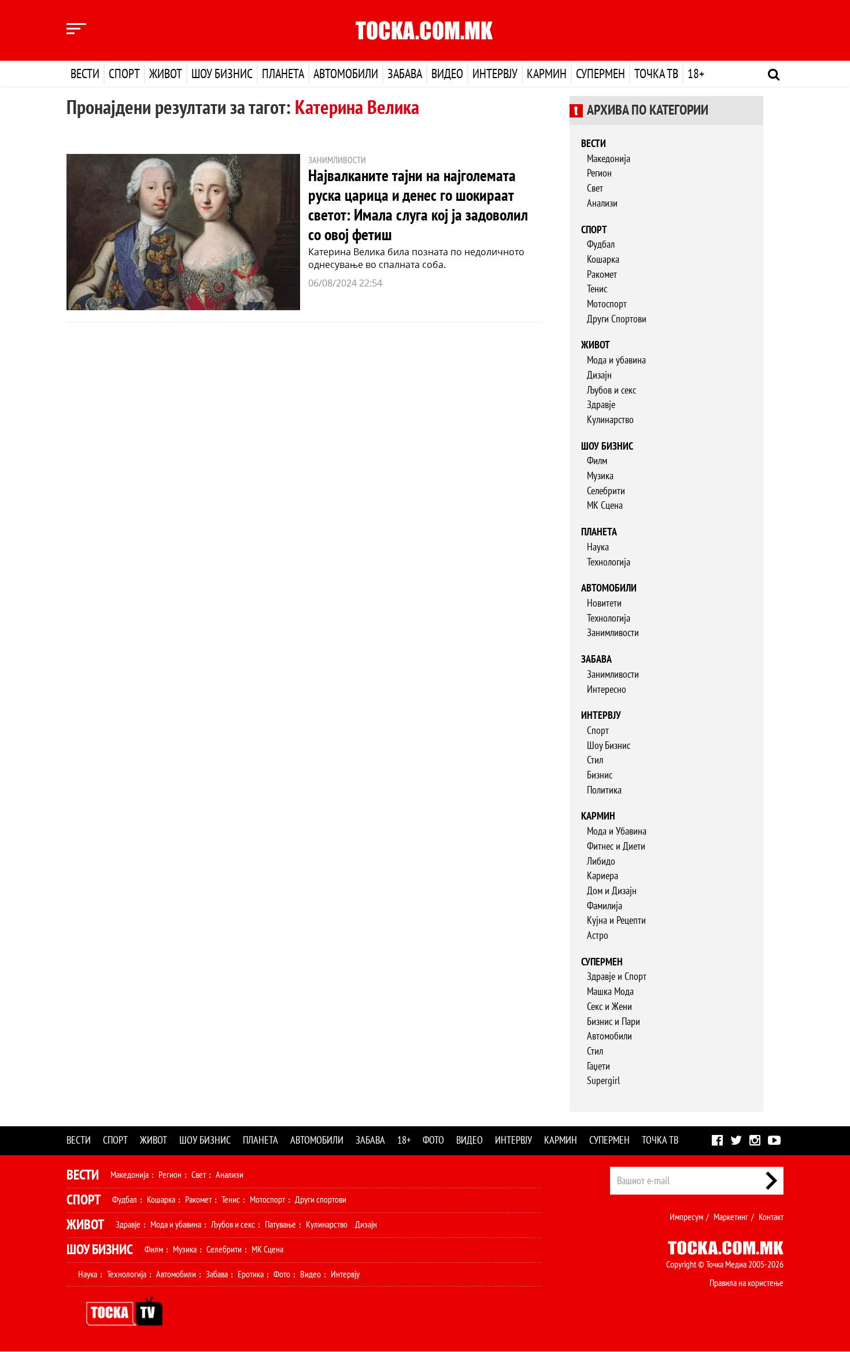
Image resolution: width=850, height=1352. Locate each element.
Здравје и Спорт (616, 977)
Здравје (601, 405)
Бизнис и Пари (613, 1022)
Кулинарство (610, 420)
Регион (599, 173)
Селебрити (606, 491)
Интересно (606, 690)
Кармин (547, 74)
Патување (280, 1224)
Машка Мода (610, 992)
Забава (404, 74)
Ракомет (602, 275)
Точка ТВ (656, 74)
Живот (165, 74)
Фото (433, 1140)
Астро (597, 936)
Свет (595, 188)
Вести (85, 74)
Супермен (600, 74)
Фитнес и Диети (616, 846)
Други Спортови (616, 319)
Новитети (604, 603)
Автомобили (345, 74)
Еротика (251, 1274)
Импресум (686, 1217)
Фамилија (604, 906)
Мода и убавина (616, 360)
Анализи (602, 203)
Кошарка (603, 260)
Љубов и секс (611, 390)
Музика (600, 476)
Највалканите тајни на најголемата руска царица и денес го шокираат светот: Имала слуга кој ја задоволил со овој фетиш (418, 206)
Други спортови (320, 1200)
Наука (598, 547)
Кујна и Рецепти (616, 920)
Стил (595, 760)
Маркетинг (731, 1217)
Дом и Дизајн (612, 891)
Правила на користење (746, 1283)
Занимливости (613, 633)
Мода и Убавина (616, 831)
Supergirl (603, 1081)
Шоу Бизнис (608, 746)
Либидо (601, 861)
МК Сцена (605, 505)
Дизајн (599, 375)
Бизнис (599, 775)
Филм (597, 461)
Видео (447, 74)
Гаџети (598, 1066)
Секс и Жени (609, 1007)
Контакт (771, 1217)
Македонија (608, 159)
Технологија (608, 562)
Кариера (602, 876)
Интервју (495, 74)
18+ (696, 74)
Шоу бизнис (222, 74)
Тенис (597, 289)
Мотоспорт (607, 304)
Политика (604, 790)
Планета (283, 74)
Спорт (124, 74)
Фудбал (601, 244)
